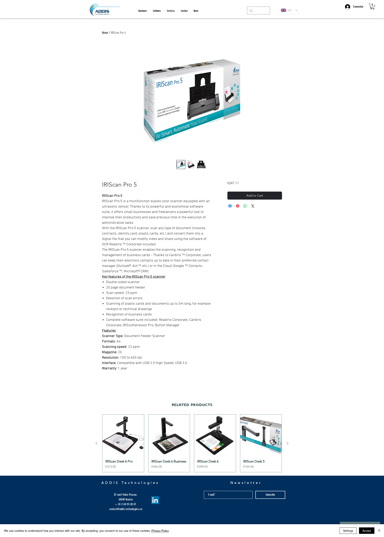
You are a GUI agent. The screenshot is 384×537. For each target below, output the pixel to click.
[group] (192, 443)
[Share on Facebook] (230, 206)
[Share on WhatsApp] (245, 206)
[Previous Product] (96, 443)
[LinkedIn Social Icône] (155, 500)
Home (105, 33)
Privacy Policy (160, 531)
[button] (372, 6)
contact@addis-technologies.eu (125, 509)
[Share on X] (252, 206)
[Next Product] (287, 443)
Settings (348, 531)
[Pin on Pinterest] (237, 206)
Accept (366, 531)
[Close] (379, 530)
